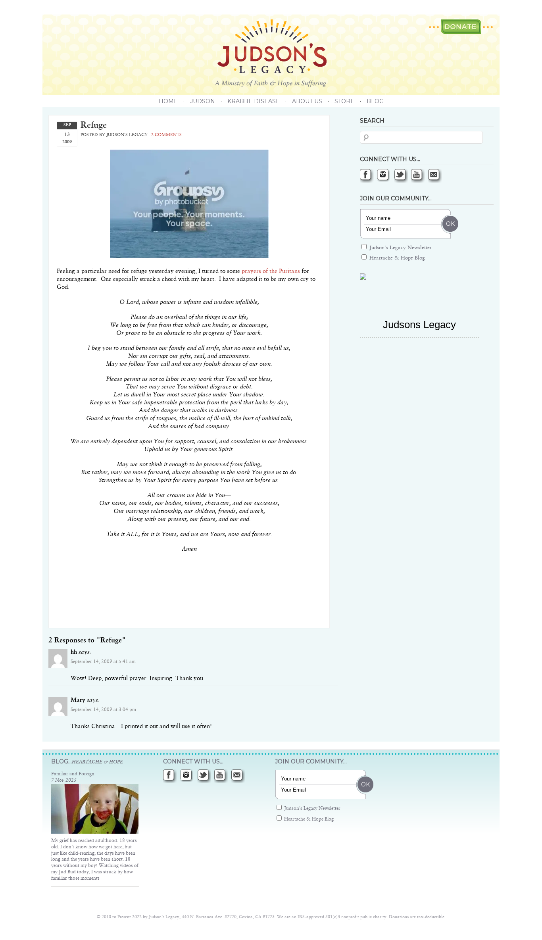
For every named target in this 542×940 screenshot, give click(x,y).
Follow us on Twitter (401, 176)
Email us (435, 176)
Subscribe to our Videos (418, 176)
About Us (307, 101)
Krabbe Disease (253, 101)
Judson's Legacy (271, 53)
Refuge (94, 125)
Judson (202, 101)
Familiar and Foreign (72, 774)
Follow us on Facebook (367, 176)
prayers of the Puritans (271, 271)
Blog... (87, 761)
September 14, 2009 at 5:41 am (103, 661)
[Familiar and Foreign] (94, 832)
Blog (375, 101)
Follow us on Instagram (384, 176)
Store (344, 101)
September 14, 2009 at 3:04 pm (103, 709)
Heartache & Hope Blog (396, 258)
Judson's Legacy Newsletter (400, 247)
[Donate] (461, 26)
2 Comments (166, 135)
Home (168, 101)
